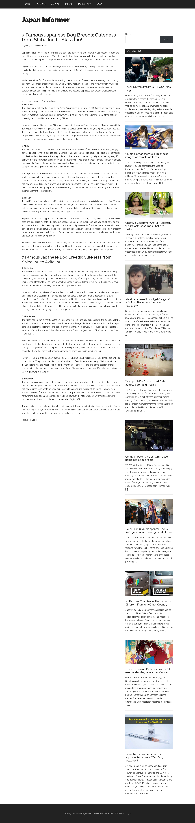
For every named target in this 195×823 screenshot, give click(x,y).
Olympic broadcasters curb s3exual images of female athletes (147, 155)
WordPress (119, 813)
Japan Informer (46, 19)
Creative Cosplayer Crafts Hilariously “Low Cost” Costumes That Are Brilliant (148, 226)
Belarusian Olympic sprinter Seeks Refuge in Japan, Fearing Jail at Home (148, 530)
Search (128, 34)
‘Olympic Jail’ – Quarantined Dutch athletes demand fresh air (146, 383)
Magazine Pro (87, 813)
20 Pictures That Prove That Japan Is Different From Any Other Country (148, 603)
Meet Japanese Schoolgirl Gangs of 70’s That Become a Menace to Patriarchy (147, 302)
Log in (128, 813)
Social (34, 420)
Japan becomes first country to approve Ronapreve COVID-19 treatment (144, 757)
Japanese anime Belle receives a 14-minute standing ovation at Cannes (148, 671)
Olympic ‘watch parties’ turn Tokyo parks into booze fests (146, 458)
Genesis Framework (104, 813)
